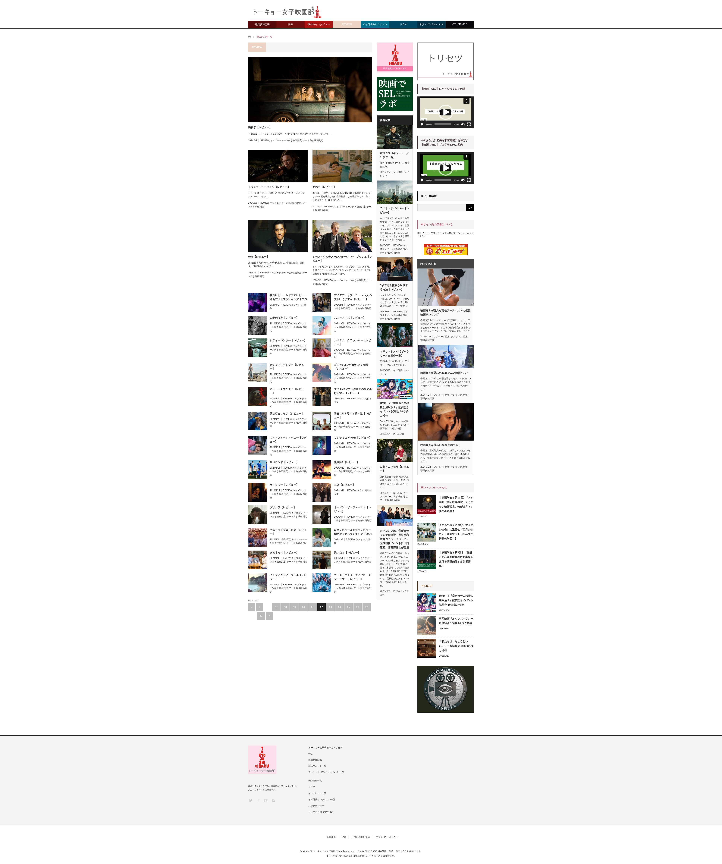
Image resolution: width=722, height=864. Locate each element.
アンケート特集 (442, 336)
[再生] (422, 124)
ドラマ (403, 24)
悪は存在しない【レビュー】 (287, 413)
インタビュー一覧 (317, 793)
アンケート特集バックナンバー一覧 (326, 772)
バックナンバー (316, 805)
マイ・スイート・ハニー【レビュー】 (288, 439)
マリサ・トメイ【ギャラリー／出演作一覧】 (394, 353)
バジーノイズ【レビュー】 (350, 317)
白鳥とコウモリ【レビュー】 (394, 468)
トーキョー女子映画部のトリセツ (325, 747)
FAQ (344, 837)
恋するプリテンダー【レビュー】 (287, 366)
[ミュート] (463, 124)
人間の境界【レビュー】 (284, 317)
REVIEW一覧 (315, 780)
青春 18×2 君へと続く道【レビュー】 (352, 415)
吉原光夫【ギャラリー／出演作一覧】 (394, 155)
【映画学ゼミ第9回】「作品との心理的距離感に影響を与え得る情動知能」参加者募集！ (456, 559)
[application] (445, 112)
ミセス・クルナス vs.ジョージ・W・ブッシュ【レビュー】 (342, 258)
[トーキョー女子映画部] (287, 13)
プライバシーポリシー (387, 837)
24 (339, 607)
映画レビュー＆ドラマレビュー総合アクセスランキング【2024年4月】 (288, 297)
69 (261, 615)
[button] (445, 112)
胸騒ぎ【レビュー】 (260, 127)
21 (312, 607)
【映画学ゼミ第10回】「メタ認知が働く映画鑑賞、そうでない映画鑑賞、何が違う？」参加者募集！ (456, 504)
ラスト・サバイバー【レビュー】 (394, 210)
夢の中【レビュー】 (324, 186)
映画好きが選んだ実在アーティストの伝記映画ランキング (445, 312)
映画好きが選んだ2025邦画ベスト (440, 444)
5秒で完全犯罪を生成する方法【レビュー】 (394, 287)
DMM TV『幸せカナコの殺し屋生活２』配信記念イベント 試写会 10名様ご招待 (394, 409)
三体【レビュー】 (344, 484)
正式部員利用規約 (361, 837)
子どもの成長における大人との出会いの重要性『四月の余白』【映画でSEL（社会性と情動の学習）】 (456, 531)
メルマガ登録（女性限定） (321, 812)
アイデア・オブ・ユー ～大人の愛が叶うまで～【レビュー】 (353, 297)
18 (285, 607)
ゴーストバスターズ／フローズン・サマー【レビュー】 (352, 576)
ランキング (297, 304)
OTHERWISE (459, 24)
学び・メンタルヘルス (431, 24)
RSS (273, 800)
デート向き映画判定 (313, 140)
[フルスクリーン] (469, 124)
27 (366, 607)
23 (330, 607)
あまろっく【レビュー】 (284, 552)
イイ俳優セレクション (375, 24)
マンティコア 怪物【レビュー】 (353, 437)
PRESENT (398, 434)
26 (357, 607)
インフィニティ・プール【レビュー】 (288, 576)
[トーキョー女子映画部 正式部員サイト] (395, 57)
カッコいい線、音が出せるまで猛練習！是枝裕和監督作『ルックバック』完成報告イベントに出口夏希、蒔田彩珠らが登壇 (394, 539)
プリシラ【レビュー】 (283, 507)
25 (348, 607)
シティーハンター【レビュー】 (288, 340)
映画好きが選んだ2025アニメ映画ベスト (444, 372)
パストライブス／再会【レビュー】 (288, 531)
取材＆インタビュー (319, 24)
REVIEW (347, 24)
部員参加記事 (262, 24)
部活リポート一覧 (317, 766)
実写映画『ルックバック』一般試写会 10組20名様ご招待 (456, 621)
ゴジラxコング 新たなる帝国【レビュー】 (351, 366)
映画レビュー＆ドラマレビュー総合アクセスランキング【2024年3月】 (353, 532)
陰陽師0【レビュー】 (346, 462)
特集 (290, 24)
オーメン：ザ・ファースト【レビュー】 (352, 509)
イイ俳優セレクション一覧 (321, 799)
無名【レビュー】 (258, 256)
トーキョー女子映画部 (324, 851)
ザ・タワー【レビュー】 (284, 484)
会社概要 (331, 837)
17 (276, 607)
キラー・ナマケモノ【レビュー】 (287, 391)
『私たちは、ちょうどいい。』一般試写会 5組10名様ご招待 (456, 646)
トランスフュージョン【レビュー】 (269, 186)
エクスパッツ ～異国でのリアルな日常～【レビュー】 (353, 391)
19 (294, 607)
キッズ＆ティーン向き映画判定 (286, 140)
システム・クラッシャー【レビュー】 (352, 342)
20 (303, 607)
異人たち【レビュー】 (347, 552)
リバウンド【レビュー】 (284, 462)
